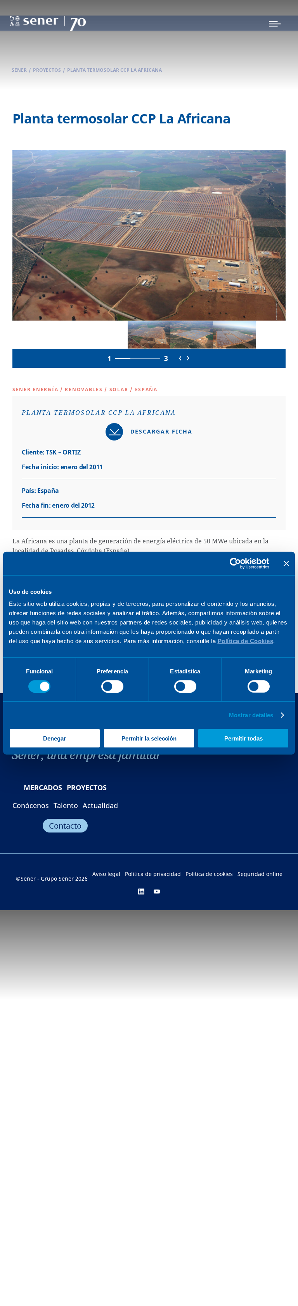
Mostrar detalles (251, 714)
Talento (66, 805)
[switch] (112, 686)
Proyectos (47, 70)
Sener (19, 70)
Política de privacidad (153, 874)
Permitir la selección (149, 738)
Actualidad (100, 805)
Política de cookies (209, 874)
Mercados (43, 787)
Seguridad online (259, 874)
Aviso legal (106, 874)
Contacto (65, 825)
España (146, 389)
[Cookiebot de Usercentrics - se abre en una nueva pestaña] (235, 563)
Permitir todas (243, 738)
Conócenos (30, 805)
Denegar (54, 738)
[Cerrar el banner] (286, 563)
